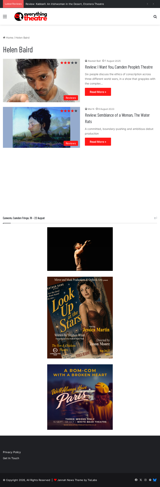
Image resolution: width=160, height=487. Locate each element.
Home (9, 37)
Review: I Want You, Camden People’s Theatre (119, 67)
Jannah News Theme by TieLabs (77, 480)
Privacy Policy (12, 452)
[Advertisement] (80, 183)
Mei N (91, 108)
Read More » (98, 91)
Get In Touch (11, 458)
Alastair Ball (94, 60)
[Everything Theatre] (31, 16)
